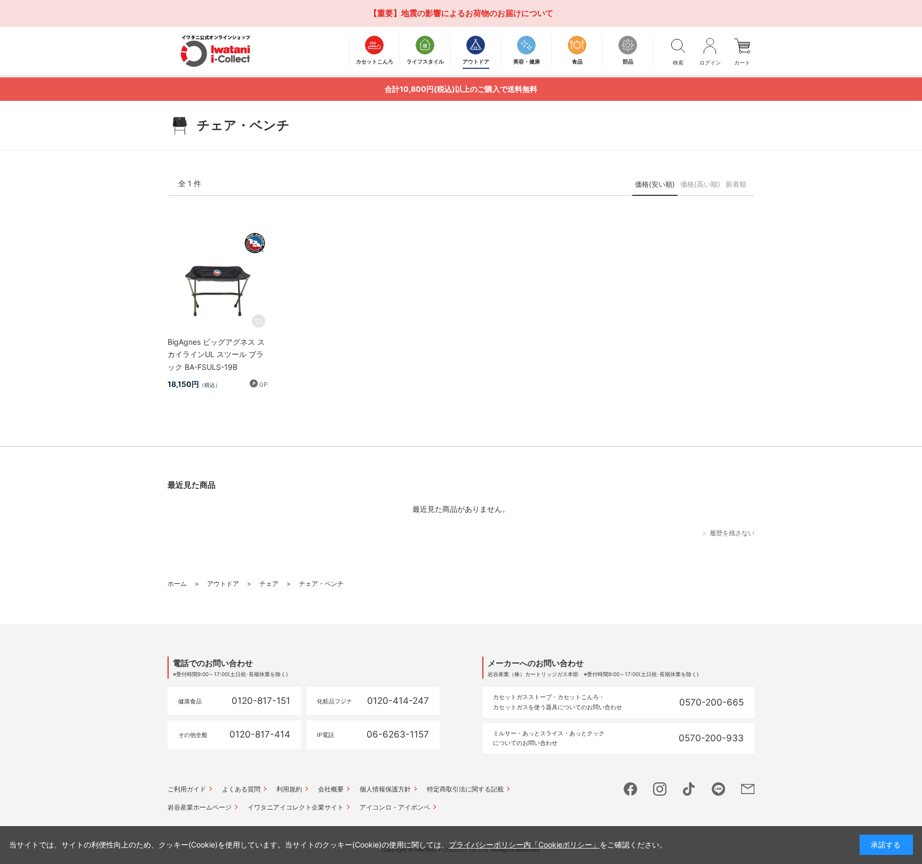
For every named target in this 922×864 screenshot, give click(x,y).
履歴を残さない (732, 533)
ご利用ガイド (187, 789)
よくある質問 (241, 789)
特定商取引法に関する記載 (465, 789)
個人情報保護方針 (385, 789)
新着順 (736, 184)
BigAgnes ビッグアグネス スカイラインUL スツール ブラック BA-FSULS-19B (216, 354)
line (718, 789)
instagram (659, 789)
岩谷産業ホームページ (200, 807)
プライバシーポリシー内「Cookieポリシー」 (524, 844)
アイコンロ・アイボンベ (395, 807)
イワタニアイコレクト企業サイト (296, 807)
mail (747, 789)
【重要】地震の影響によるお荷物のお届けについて (461, 13)
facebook (630, 789)
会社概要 (331, 789)
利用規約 (289, 789)
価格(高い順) (700, 184)
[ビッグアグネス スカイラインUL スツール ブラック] (218, 280)
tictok (689, 789)
